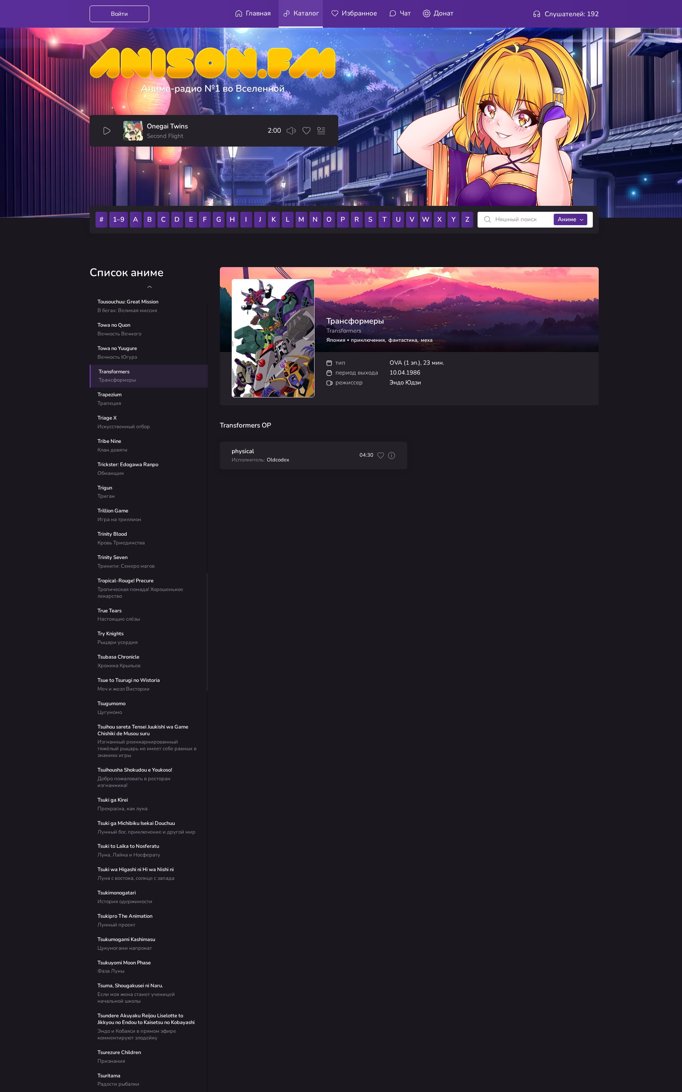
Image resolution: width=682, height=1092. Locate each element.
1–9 (118, 219)
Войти (119, 14)
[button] (149, 287)
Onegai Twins (167, 126)
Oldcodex (278, 460)
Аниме (567, 219)
